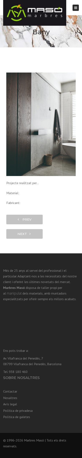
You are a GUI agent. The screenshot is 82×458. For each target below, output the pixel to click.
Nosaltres (10, 398)
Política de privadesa (18, 410)
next (23, 234)
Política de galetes (16, 417)
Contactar (10, 391)
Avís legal (10, 404)
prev (26, 219)
